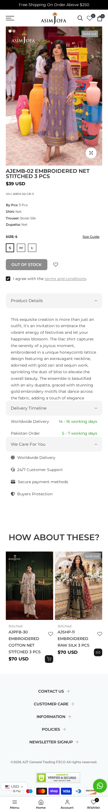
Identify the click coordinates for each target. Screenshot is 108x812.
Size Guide (91, 237)
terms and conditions (65, 278)
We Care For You (28, 444)
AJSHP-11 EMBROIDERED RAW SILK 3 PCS (73, 639)
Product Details (27, 300)
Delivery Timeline (29, 408)
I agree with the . (50, 278)
